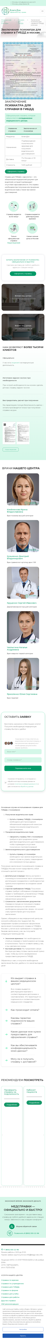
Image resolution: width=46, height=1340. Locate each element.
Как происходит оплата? (25, 1010)
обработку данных (26, 786)
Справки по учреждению (12, 1284)
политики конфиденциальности (26, 784)
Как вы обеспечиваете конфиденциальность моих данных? (24, 1048)
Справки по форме (9, 1290)
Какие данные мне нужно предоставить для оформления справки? (26, 1034)
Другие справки (8, 1301)
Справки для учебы (10, 1294)
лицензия (15, 363)
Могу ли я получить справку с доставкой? (23, 1060)
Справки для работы (10, 1297)
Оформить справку (23, 274)
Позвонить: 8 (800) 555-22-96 (26, 1233)
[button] (11, 449)
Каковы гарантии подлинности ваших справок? (23, 1021)
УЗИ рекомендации (10, 1304)
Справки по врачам (10, 1280)
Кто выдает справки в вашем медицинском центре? (23, 981)
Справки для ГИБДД (10, 1287)
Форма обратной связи (26, 1226)
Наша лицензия (13, 243)
